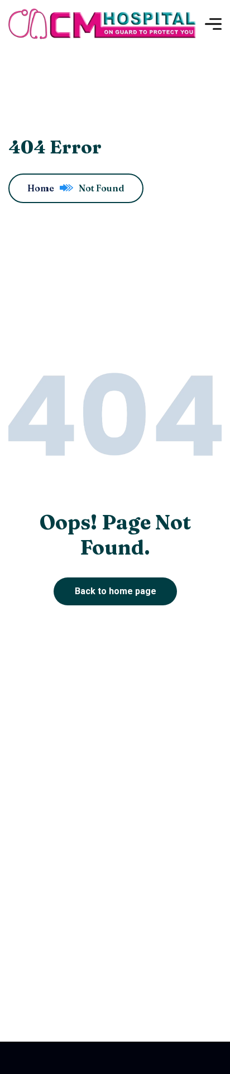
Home (40, 188)
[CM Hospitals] (102, 23)
